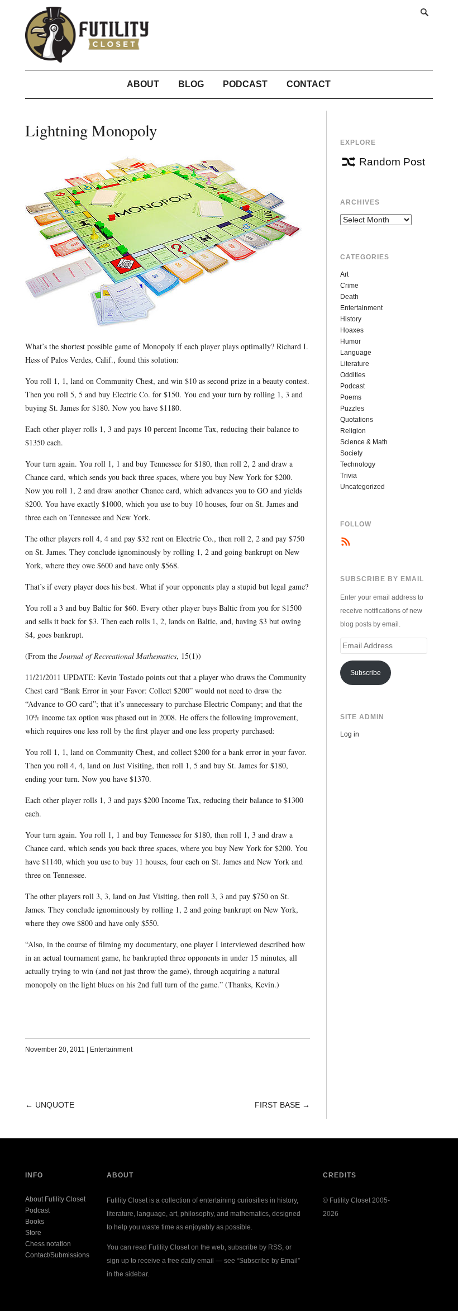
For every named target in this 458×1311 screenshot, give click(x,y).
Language (355, 353)
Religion (353, 431)
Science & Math (364, 442)
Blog (191, 84)
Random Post (392, 162)
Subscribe (365, 673)
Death (349, 297)
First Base (277, 1104)
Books (34, 1222)
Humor (350, 341)
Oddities (352, 375)
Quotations (356, 420)
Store (33, 1233)
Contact (309, 84)
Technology (357, 464)
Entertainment (111, 1049)
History (350, 319)
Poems (350, 397)
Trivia (348, 475)
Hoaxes (352, 330)
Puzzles (352, 408)
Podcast (245, 84)
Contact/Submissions (57, 1255)
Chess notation (48, 1244)
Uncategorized (362, 487)
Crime (349, 285)
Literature (354, 364)
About (143, 84)
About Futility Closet (55, 1199)
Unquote (54, 1104)
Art (344, 274)
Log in (349, 734)
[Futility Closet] (87, 56)
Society (351, 453)
